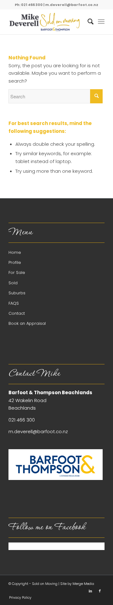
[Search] (87, 21)
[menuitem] (87, 21)
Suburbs (16, 293)
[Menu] (101, 21)
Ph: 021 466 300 (29, 4)
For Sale (16, 272)
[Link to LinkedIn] (90, 591)
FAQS (13, 303)
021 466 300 (21, 420)
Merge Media (83, 583)
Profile (14, 262)
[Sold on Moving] (46, 21)
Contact (16, 313)
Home (14, 252)
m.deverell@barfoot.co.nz (71, 4)
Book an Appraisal (27, 323)
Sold (13, 283)
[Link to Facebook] (100, 591)
